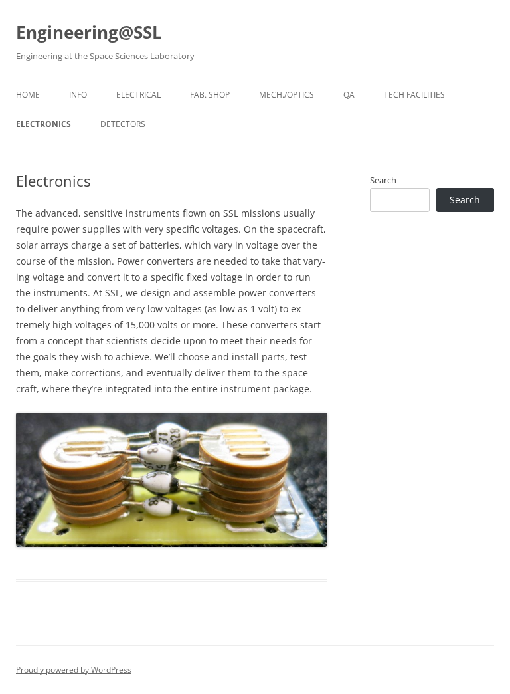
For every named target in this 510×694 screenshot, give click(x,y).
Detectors (122, 124)
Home (28, 94)
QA (349, 94)
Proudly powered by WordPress (73, 669)
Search (383, 180)
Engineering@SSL (89, 32)
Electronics (43, 124)
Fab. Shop (210, 94)
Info (78, 94)
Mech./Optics (286, 94)
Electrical (138, 94)
